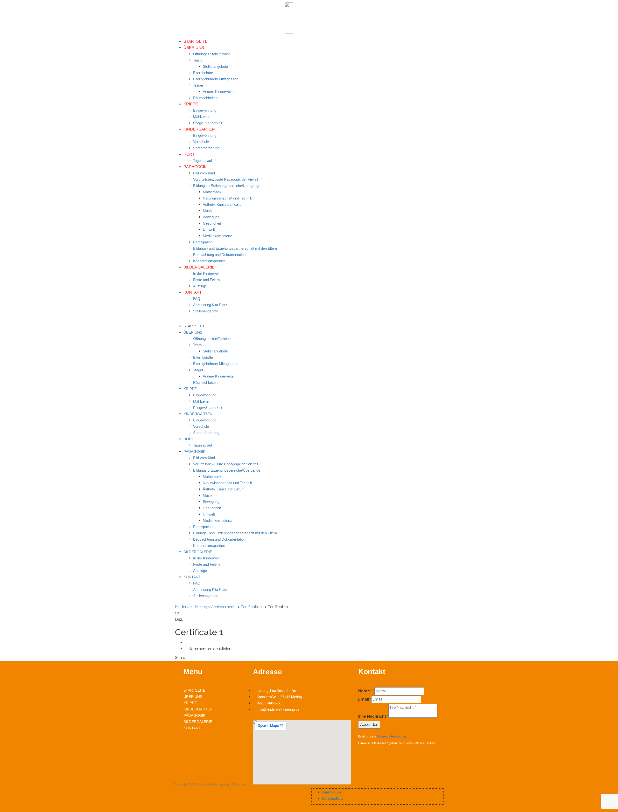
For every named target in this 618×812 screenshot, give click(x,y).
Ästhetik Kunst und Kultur (223, 204)
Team (197, 60)
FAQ (196, 298)
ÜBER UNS (193, 48)
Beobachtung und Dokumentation (219, 255)
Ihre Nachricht (373, 716)
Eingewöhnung (204, 110)
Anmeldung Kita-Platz (210, 305)
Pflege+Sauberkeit (207, 123)
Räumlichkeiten (205, 98)
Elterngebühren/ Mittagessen (215, 79)
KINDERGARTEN (199, 129)
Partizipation (202, 242)
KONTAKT (192, 292)
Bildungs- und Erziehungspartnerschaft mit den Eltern (235, 248)
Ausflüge (200, 286)
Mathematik (212, 192)
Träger (198, 85)
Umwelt (209, 229)
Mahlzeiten (201, 117)
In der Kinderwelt (206, 273)
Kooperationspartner (209, 261)
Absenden (369, 724)
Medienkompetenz (217, 236)
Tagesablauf (202, 160)
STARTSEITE (195, 41)
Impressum (331, 792)
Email (364, 699)
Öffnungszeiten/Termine (212, 54)
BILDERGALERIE (199, 267)
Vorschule (201, 142)
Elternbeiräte (203, 73)
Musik (207, 211)
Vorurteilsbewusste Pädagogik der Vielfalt (225, 179)
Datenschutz (333, 798)
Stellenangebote (215, 66)
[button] (309, 320)
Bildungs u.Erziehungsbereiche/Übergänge (226, 186)
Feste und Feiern (206, 280)
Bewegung (211, 217)
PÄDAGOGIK (195, 167)
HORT (189, 154)
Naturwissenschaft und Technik (227, 198)
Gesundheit (212, 223)
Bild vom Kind (204, 173)
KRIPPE (190, 104)
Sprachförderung (206, 148)
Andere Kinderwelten (219, 91)
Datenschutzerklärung (391, 736)
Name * (366, 691)
